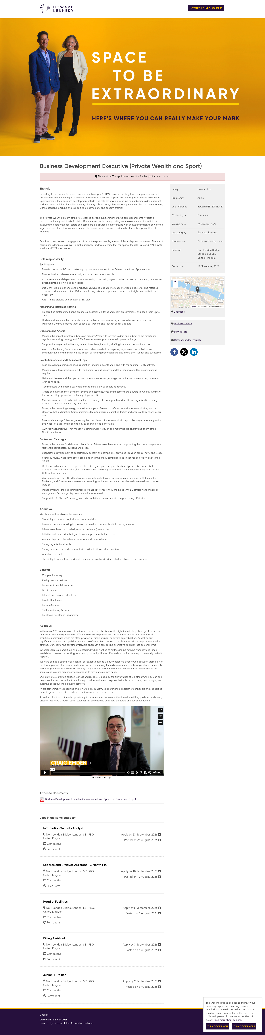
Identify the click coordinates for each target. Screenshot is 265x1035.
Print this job (181, 332)
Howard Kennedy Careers (206, 8)
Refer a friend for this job (187, 340)
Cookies (44, 1015)
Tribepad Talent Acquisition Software (73, 1023)
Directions (179, 312)
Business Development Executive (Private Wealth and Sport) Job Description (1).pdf (90, 799)
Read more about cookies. (228, 1020)
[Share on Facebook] (174, 352)
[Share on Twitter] (184, 352)
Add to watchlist (183, 324)
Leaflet (193, 306)
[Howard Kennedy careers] (56, 13)
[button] (197, 289)
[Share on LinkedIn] (194, 352)
